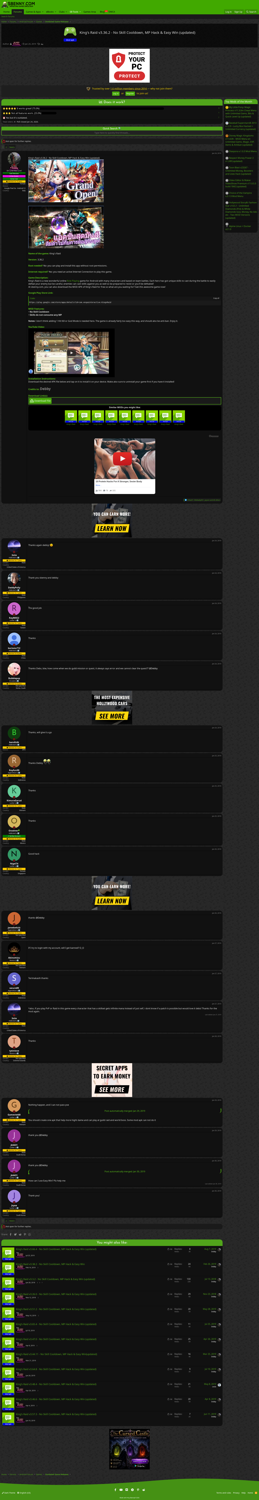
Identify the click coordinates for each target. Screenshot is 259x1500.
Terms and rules (223, 1492)
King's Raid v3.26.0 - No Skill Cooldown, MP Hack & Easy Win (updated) (56, 1294)
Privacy (236, 1492)
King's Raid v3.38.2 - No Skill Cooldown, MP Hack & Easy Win (50, 1264)
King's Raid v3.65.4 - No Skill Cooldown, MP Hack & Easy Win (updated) (56, 1324)
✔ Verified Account (14, 836)
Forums (18, 11)
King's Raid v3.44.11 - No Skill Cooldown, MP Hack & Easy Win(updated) (56, 1354)
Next (11, 147)
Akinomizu (14, 957)
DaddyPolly (14, 587)
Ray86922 (14, 617)
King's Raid (71, 424)
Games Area (90, 11)
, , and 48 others (203, 500)
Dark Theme (9, 1492)
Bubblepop (14, 678)
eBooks (50, 11)
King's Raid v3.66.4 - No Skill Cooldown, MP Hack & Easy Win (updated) (56, 1249)
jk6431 (14, 1144)
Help (243, 1492)
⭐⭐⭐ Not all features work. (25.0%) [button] (22, 113)
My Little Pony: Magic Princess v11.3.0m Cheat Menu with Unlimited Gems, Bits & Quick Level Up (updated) (241, 112)
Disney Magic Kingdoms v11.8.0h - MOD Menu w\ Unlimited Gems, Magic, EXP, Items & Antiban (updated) (239, 140)
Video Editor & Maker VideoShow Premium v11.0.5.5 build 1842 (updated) (240, 183)
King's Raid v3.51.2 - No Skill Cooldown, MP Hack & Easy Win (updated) (56, 1309)
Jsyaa (14, 1205)
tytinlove (14, 1050)
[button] (42, 11)
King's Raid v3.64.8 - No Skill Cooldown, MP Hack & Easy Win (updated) (56, 1369)
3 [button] (218, 108)
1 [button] (218, 113)
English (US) (24, 1492)
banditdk (14, 742)
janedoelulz (14, 927)
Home (6, 11)
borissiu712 (14, 648)
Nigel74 (14, 863)
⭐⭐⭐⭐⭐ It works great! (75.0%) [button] (21, 108)
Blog (102, 11)
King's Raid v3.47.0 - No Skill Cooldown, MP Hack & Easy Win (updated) (56, 1339)
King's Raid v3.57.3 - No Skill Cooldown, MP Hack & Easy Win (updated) (56, 1414)
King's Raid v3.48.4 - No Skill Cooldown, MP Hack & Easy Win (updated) (56, 1384)
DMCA (112, 11)
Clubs (62, 11)
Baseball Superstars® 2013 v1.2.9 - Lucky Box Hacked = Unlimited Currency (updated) (240, 126)
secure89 (14, 988)
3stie (14, 554)
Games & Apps (33, 11)
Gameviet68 (14, 1114)
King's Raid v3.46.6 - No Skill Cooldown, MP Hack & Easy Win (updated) (56, 1399)
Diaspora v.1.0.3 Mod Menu (243, 151)
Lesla (214, 1386)
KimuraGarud (14, 800)
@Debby (153, 668)
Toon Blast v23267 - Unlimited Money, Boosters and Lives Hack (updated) (239, 170)
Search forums (8, 16)
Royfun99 (14, 770)
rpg (42, 44)
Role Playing (73, 280)
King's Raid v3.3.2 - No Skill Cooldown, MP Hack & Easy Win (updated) (55, 1279)
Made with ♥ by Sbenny (129, 1498)
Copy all (216, 298)
